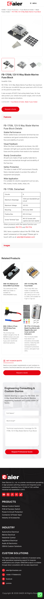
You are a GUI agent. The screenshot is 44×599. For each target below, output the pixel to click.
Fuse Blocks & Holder (17, 102)
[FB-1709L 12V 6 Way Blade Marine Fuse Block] (22, 36)
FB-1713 (19, 227)
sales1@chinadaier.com (25, 237)
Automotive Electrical (10, 532)
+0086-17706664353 (13, 574)
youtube (8, 583)
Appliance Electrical (9, 540)
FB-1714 (29, 227)
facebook (9, 579)
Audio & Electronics (9, 543)
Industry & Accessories (11, 518)
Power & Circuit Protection (12, 512)
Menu (34, 3)
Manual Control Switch (11, 506)
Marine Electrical (8, 535)
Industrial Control (8, 538)
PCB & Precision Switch (11, 509)
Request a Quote (10, 109)
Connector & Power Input (12, 515)
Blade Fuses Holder (31, 102)
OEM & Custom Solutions (11, 546)
